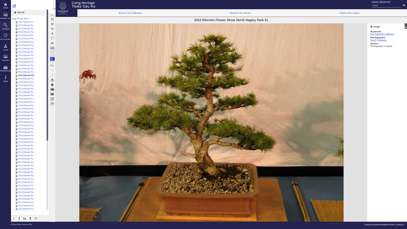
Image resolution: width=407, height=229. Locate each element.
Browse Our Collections (130, 13)
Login (5, 50)
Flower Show (23, 18)
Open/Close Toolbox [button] (54, 6)
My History (5, 39)
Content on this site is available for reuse (379, 224)
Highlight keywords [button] (52, 75)
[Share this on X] (13, 216)
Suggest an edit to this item (14, 6)
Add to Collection (52, 84)
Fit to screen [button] (52, 24)
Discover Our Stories (240, 13)
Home (5, 8)
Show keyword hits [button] (52, 70)
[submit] (404, 5)
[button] (52, 59)
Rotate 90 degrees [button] (52, 38)
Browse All (5, 18)
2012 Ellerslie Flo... (26, 22)
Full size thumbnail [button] (52, 19)
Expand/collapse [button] (406, 26)
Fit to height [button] (52, 33)
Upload (5, 60)
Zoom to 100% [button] (52, 43)
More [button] (5, 81)
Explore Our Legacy (350, 13)
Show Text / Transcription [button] (52, 65)
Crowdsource (5, 71)
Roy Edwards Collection (382, 34)
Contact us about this (52, 94)
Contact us (400, 224)
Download (52, 79)
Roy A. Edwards (378, 40)
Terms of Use (27, 224)
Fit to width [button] (52, 28)
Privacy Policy (16, 224)
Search (5, 29)
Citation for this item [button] (52, 103)
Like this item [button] (52, 89)
